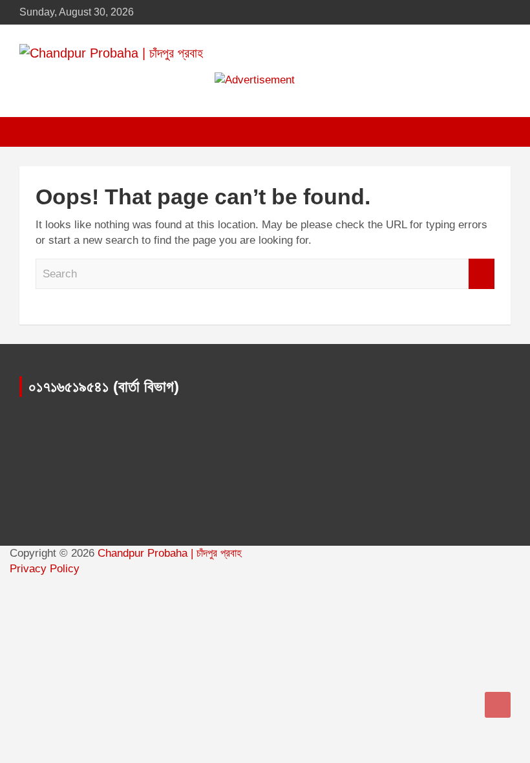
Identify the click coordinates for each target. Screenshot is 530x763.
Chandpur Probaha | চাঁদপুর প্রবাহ (170, 553)
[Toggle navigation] (35, 132)
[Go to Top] (498, 705)
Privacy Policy (45, 569)
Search (481, 274)
